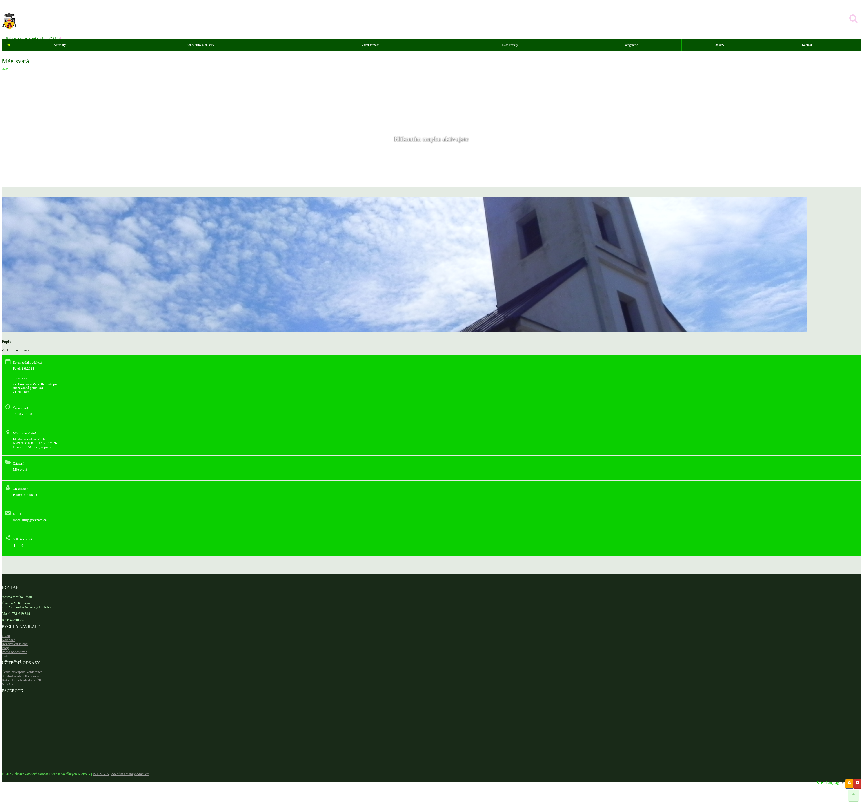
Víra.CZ (8, 684)
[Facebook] (14, 546)
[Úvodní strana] (9, 45)
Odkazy (719, 45)
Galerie (7, 656)
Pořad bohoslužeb (14, 652)
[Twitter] (22, 546)
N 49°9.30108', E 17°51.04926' (35, 443)
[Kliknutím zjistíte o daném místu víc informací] (404, 331)
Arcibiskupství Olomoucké (21, 676)
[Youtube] (857, 784)
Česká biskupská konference (22, 672)
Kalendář (8, 640)
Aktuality (60, 45)
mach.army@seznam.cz (30, 520)
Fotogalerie (630, 45)
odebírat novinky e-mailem (130, 774)
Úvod (5, 68)
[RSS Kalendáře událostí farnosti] (849, 784)
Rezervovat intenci (15, 644)
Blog (5, 648)
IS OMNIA (101, 774)
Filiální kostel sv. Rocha (30, 439)
